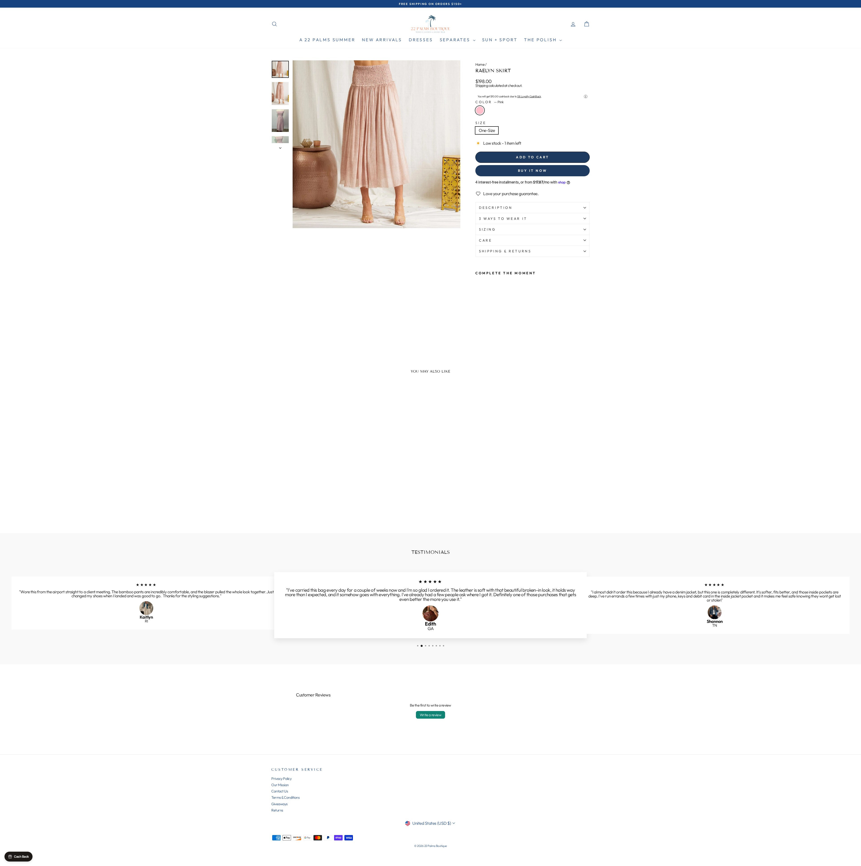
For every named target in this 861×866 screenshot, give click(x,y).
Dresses (421, 39)
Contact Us (279, 791)
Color (489, 102)
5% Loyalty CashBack (529, 96)
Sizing (487, 229)
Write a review (430, 715)
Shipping (481, 85)
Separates (456, 39)
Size (480, 122)
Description (495, 207)
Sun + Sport (499, 39)
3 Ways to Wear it (503, 218)
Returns (277, 810)
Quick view (309, 493)
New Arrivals (382, 39)
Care (485, 240)
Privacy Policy (281, 778)
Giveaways (279, 804)
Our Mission (280, 785)
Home (480, 64)
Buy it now (532, 170)
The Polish (541, 39)
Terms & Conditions (285, 797)
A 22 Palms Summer (327, 39)
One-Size (487, 130)
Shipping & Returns (505, 251)
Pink (479, 110)
